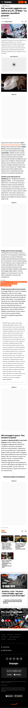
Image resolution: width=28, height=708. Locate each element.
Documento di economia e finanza (10, 144)
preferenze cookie (11, 639)
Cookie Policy (4, 636)
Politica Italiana (4, 527)
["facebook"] (16, 620)
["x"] (12, 620)
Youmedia (3, 634)
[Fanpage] (14, 663)
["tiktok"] (2, 620)
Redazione (3, 639)
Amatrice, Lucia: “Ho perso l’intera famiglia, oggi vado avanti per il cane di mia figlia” (13, 593)
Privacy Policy (18, 634)
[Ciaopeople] (14, 704)
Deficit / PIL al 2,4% (6, 5)
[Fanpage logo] (8, 2)
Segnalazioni (10, 634)
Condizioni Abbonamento (14, 636)
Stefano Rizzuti (8, 21)
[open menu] (1, 2)
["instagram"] (6, 620)
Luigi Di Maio (13, 382)
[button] (25, 21)
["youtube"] (9, 620)
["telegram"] (19, 620)
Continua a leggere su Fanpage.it (14, 477)
